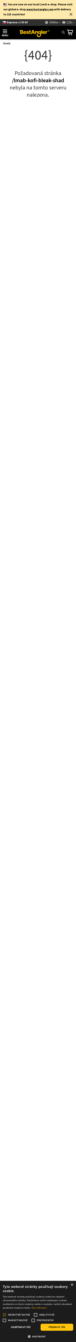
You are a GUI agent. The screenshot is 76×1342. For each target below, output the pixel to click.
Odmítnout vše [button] (21, 1327)
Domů (6, 43)
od (17, 22)
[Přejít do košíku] (70, 32)
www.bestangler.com (39, 9)
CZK (69, 23)
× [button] (71, 1284)
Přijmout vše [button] (57, 1327)
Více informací (39, 1307)
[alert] (38, 1311)
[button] (71, 14)
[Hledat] (63, 32)
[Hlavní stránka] (34, 32)
